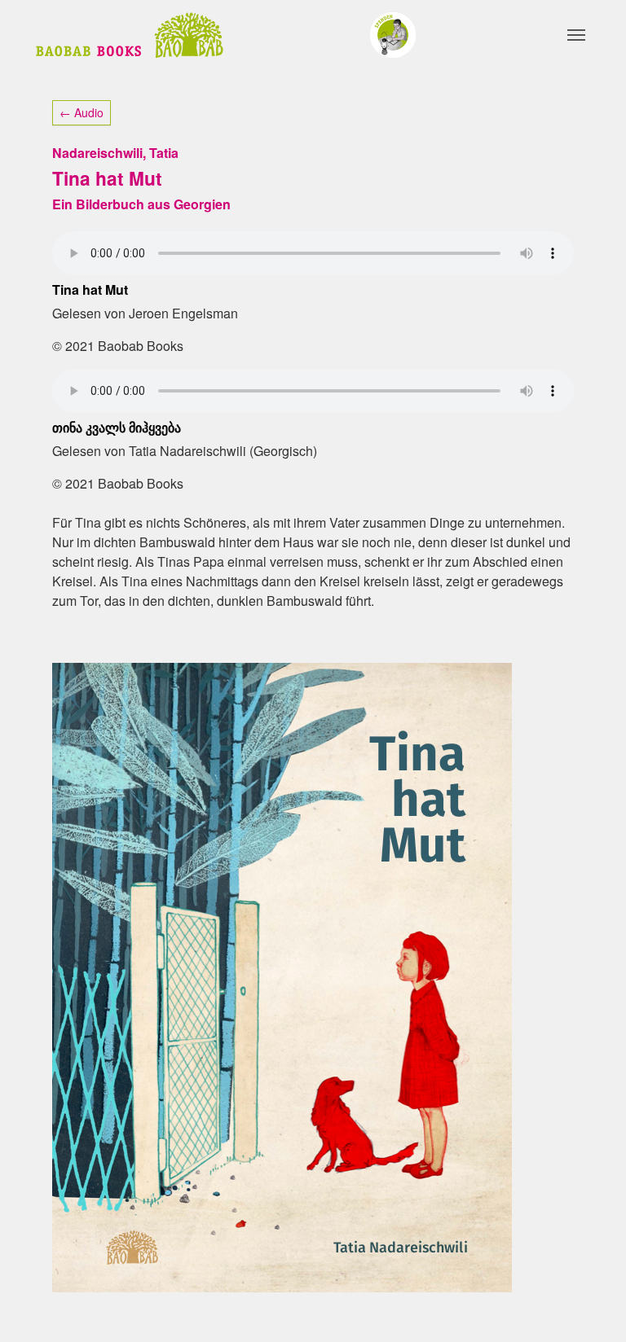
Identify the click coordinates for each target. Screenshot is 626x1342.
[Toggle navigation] (576, 35)
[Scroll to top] (590, 1306)
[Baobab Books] (129, 35)
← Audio (82, 112)
